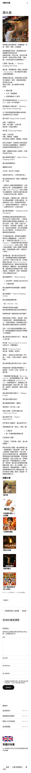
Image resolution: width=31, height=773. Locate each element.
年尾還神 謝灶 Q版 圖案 (12, 611)
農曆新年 (6, 600)
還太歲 (16, 376)
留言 (4, 637)
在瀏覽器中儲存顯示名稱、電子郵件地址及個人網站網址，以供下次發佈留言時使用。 (16, 682)
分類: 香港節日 (17, 767)
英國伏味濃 (6, 3)
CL (8, 592)
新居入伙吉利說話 (9, 721)
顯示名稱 (5, 658)
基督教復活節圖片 (9, 716)
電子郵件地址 (7, 665)
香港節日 (22, 592)
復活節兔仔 (6, 711)
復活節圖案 (6, 726)
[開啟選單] (27, 3)
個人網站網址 (6, 673)
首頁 (7, 767)
